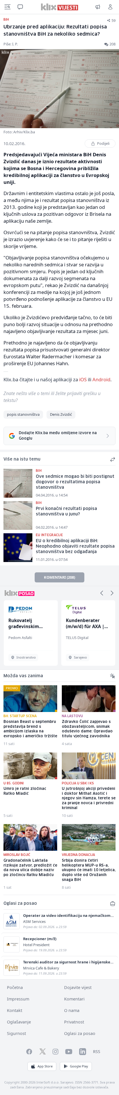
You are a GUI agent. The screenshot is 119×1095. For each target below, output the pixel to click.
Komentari (74, 999)
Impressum (18, 999)
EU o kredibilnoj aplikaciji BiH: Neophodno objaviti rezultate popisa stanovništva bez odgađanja (75, 546)
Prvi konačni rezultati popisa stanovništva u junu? (66, 511)
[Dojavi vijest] (97, 7)
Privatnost (74, 1022)
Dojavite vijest (78, 987)
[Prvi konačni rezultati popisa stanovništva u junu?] (17, 515)
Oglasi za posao (79, 1033)
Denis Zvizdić (61, 414)
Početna (15, 987)
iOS (83, 379)
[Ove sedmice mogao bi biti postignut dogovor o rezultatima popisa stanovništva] (17, 483)
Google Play (79, 1066)
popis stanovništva (23, 414)
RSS (96, 1051)
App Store (45, 1066)
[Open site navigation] (7, 7)
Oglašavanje (19, 1022)
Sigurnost (16, 1033)
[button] (101, 593)
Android (101, 379)
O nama (71, 1010)
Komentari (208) (59, 577)
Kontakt (14, 1010)
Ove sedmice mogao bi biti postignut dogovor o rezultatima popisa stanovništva (75, 482)
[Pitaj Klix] (20, 7)
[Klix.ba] (59, 6)
